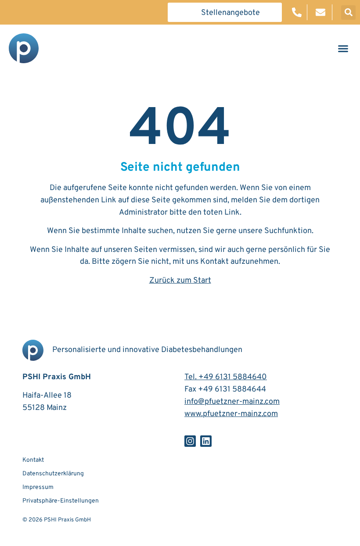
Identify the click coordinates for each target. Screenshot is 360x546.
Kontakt (214, 262)
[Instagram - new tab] (190, 441)
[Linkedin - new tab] (206, 441)
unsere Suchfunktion (275, 231)
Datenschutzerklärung (53, 474)
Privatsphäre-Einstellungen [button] (60, 501)
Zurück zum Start (180, 281)
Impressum (38, 487)
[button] (225, 12)
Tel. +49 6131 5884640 (225, 377)
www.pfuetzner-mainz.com (231, 414)
